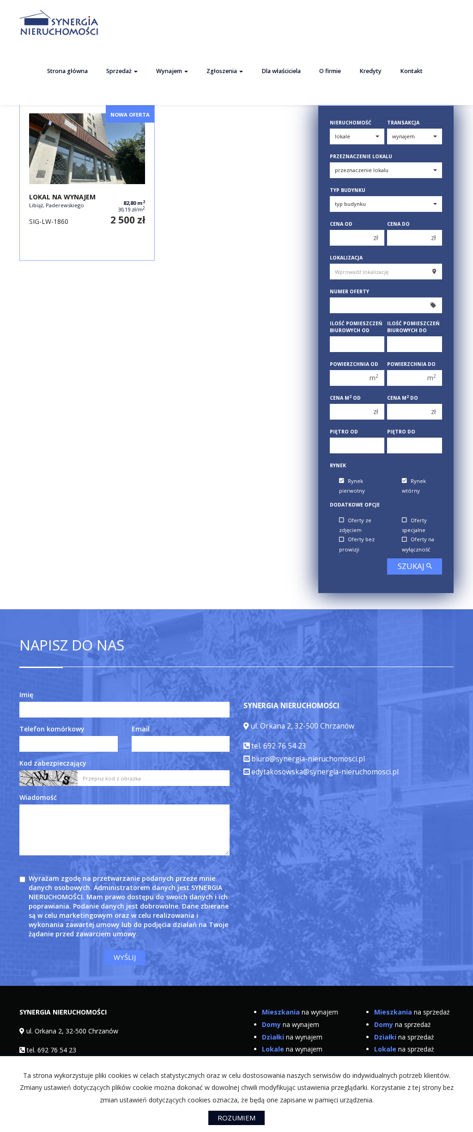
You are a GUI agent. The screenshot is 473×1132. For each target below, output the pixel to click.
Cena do (398, 224)
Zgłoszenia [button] (222, 71)
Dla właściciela (281, 71)
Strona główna (67, 71)
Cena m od (345, 398)
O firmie (330, 71)
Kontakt (411, 71)
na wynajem (300, 1012)
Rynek (338, 465)
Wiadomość (38, 797)
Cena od (341, 224)
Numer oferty (349, 291)
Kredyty (370, 71)
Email (141, 728)
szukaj (412, 566)
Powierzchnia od (354, 364)
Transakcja (403, 122)
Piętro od (344, 431)
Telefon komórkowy (52, 728)
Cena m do (402, 398)
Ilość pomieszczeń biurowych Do (413, 327)
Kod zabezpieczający (52, 763)
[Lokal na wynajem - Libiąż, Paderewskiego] (87, 182)
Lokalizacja (346, 257)
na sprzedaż (412, 1012)
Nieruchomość (350, 122)
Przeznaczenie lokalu (361, 156)
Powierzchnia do (411, 364)
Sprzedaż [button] (119, 71)
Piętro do (401, 431)
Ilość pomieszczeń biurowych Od (356, 327)
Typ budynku (347, 190)
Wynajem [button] (169, 71)
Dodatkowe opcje (355, 504)
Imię (26, 694)
